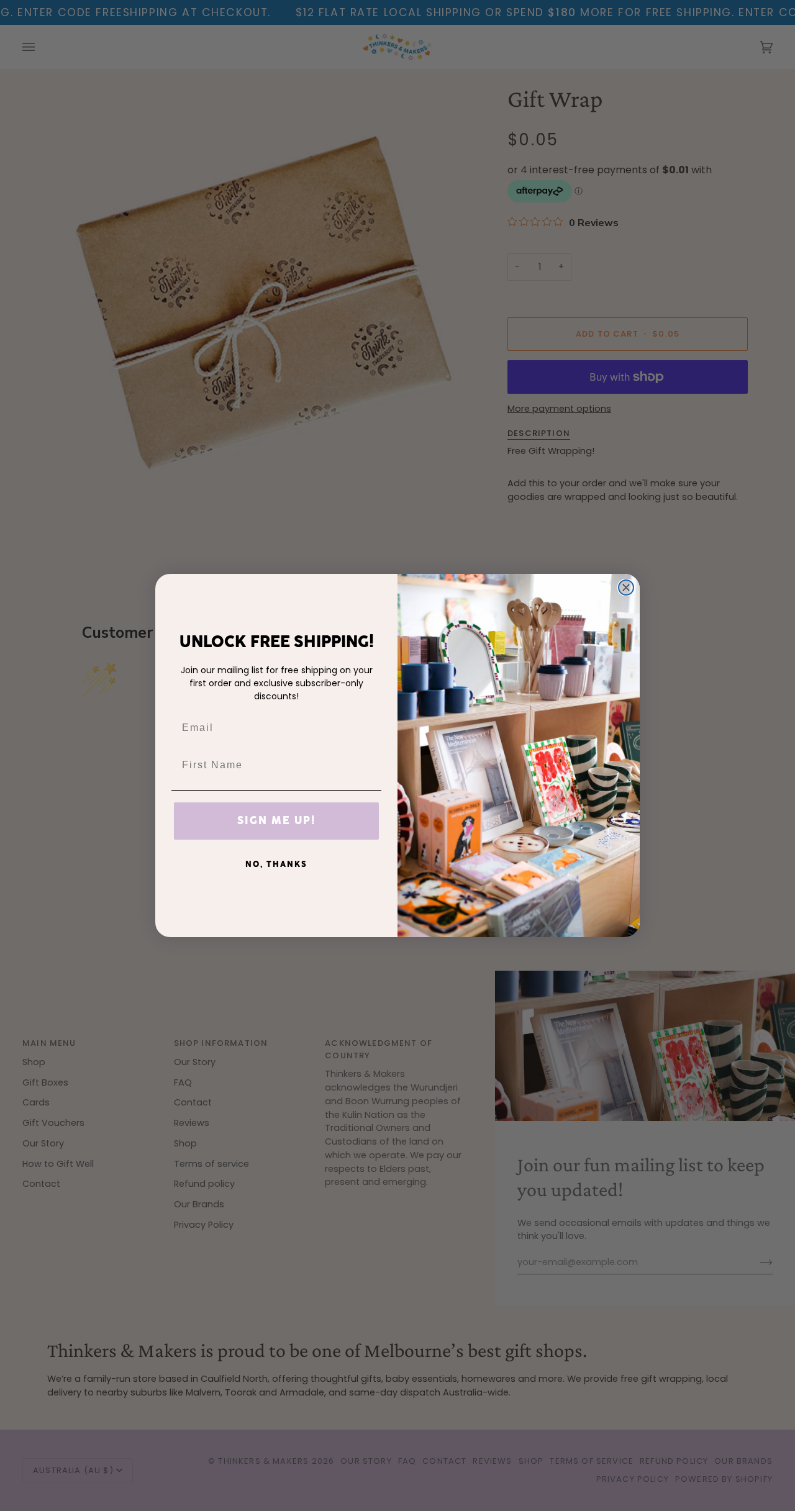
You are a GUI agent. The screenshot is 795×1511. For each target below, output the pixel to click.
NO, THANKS (276, 864)
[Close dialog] (626, 587)
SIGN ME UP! (276, 821)
